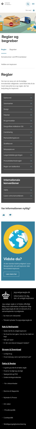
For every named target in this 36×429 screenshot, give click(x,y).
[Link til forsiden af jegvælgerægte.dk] (18, 295)
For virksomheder (10, 383)
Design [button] (6, 109)
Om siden (7, 404)
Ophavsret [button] (7, 98)
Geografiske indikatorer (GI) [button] (13, 126)
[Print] (33, 10)
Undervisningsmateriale (12, 377)
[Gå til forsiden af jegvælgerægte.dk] (5, 4)
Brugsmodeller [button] (9, 121)
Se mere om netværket (11, 316)
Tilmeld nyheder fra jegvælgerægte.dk (17, 320)
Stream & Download (11, 349)
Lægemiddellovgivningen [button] (13, 155)
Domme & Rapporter (11, 391)
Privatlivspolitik (9, 410)
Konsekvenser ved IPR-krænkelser (13, 57)
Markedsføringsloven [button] (11, 138)
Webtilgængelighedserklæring (15, 424)
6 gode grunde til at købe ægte (15, 368)
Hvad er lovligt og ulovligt (13, 371)
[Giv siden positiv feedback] (3, 214)
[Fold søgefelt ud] (28, 4)
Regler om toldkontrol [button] (12, 166)
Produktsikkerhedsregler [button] (13, 161)
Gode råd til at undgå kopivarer (15, 331)
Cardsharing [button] (8, 132)
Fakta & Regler (9, 363)
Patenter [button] (7, 115)
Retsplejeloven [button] (9, 149)
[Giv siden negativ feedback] (10, 214)
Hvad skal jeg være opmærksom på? (17, 357)
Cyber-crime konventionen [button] (13, 196)
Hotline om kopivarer (9, 64)
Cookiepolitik (8, 418)
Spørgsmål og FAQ (11, 374)
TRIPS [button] (6, 190)
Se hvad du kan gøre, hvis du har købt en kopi (19, 335)
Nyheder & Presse (10, 398)
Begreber (13, 49)
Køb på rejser (9, 340)
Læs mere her (11, 274)
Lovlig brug (8, 354)
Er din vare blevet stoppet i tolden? (16, 343)
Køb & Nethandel (10, 326)
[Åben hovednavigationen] (34, 4)
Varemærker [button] (8, 103)
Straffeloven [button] (8, 144)
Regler (3, 49)
